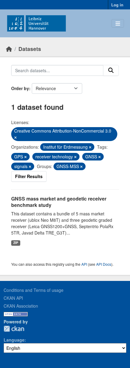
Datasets (29, 48)
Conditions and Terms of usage (33, 290)
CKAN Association (21, 306)
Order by (20, 88)
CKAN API (13, 298)
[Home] (9, 48)
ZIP (15, 242)
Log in (117, 5)
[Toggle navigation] (118, 23)
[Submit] (111, 70)
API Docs (103, 264)
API (84, 264)
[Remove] (15, 137)
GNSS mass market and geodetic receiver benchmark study (58, 201)
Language (14, 340)
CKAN (14, 329)
